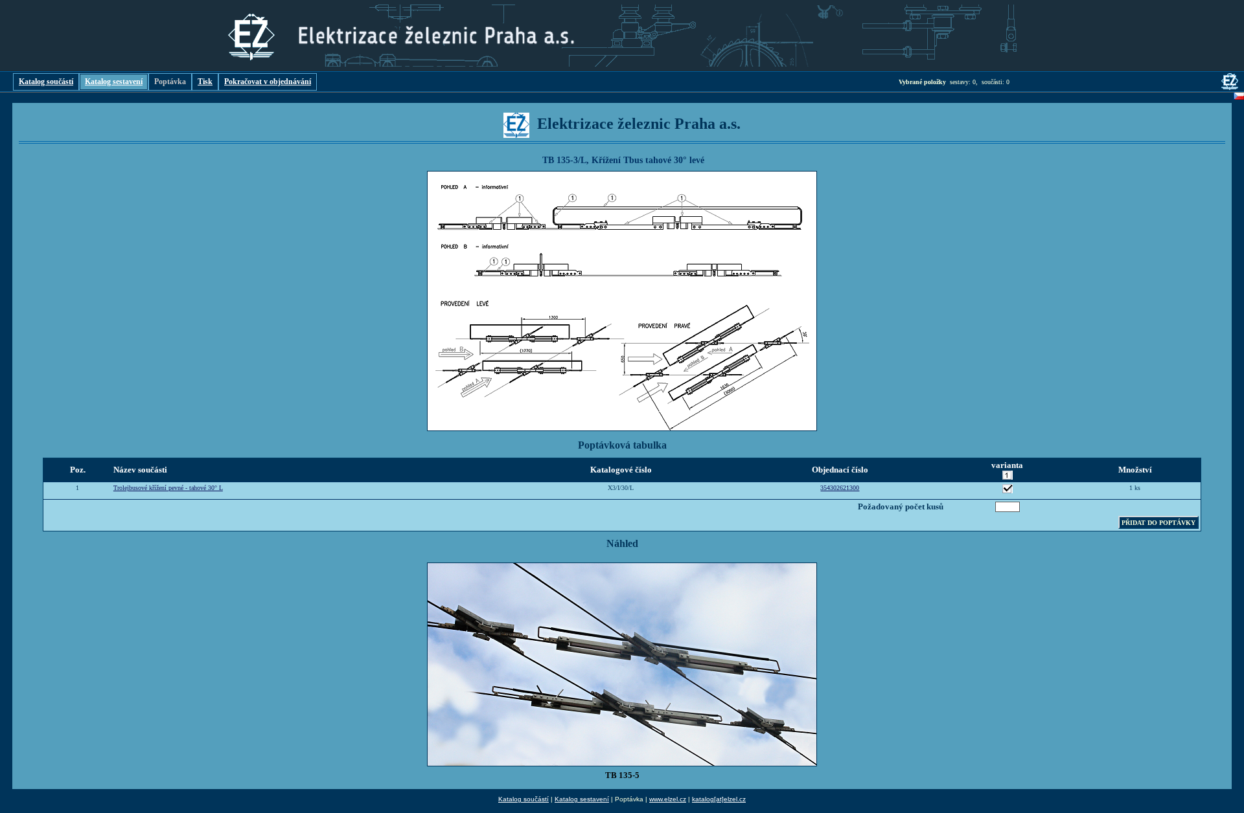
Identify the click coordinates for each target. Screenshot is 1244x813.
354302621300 (839, 487)
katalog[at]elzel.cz (719, 799)
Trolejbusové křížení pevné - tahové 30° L (168, 487)
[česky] (1239, 98)
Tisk (205, 81)
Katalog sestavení (114, 81)
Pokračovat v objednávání (267, 81)
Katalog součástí (46, 81)
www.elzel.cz (667, 799)
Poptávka (170, 81)
